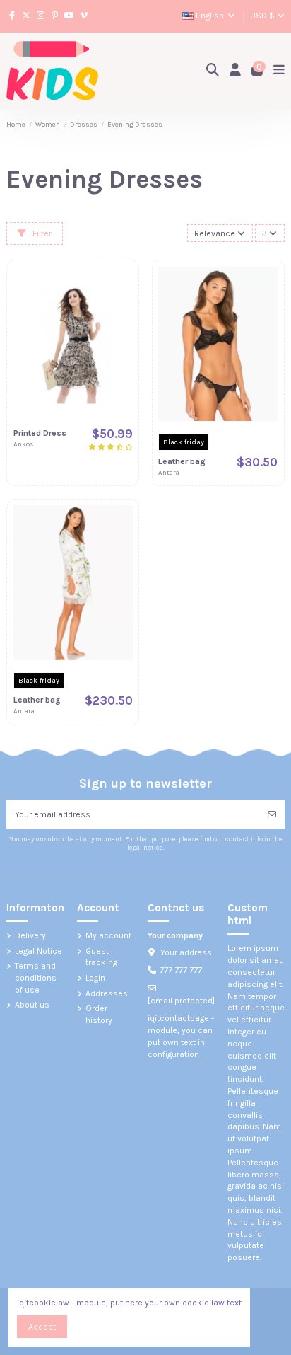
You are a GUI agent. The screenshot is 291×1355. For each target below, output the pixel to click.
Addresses (106, 993)
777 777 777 (181, 970)
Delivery (30, 935)
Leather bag (182, 461)
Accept (42, 1327)
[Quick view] (122, 332)
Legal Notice (38, 951)
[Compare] (122, 309)
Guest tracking (101, 957)
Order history (98, 1014)
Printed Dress (39, 433)
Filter (41, 233)
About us (32, 1005)
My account (108, 935)
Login (95, 978)
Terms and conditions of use (36, 978)
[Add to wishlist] (122, 286)
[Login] (236, 71)
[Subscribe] (272, 814)
